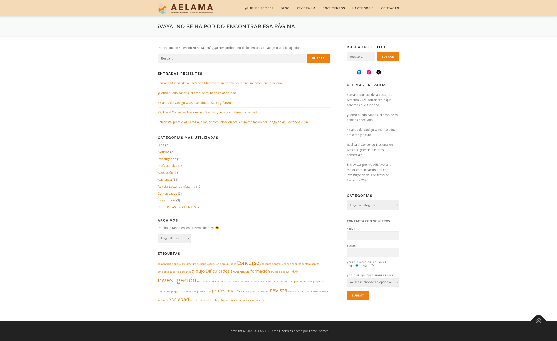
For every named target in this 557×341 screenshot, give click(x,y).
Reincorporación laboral (255, 291)
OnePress (286, 331)
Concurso (248, 262)
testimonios (204, 300)
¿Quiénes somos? (259, 8)
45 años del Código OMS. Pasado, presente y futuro (194, 103)
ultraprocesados (248, 300)
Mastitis (201, 281)
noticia (224, 281)
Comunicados (167, 193)
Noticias (163, 152)
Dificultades (218, 271)
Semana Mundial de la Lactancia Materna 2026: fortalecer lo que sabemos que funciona (220, 83)
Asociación (165, 172)
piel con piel (286, 281)
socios (193, 300)
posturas (307, 281)
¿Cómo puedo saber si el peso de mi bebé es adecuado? (197, 93)
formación (260, 271)
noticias (232, 281)
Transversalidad (229, 300)
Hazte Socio (363, 8)
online (263, 281)
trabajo (216, 300)
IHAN (294, 271)
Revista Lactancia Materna (176, 186)
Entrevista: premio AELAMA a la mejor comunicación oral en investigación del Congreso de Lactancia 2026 (233, 122)
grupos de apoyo (280, 271)
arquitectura (189, 263)
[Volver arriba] (538, 320)
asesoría (201, 263)
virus (261, 300)
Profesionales (167, 166)
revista (278, 290)
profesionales (226, 291)
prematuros (204, 291)
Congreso (277, 263)
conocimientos (292, 263)
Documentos (334, 8)
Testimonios (166, 200)
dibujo (198, 271)
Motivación (212, 281)
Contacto (390, 8)
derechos (185, 271)
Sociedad (179, 299)
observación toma (248, 281)
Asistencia (165, 179)
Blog (285, 8)
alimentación (165, 263)
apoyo (177, 263)
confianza (265, 263)
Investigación (167, 159)
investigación (177, 280)
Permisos (273, 281)
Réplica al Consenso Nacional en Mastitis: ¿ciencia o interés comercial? (207, 112)
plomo (298, 281)
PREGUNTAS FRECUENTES (177, 207)
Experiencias (240, 271)
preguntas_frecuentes (183, 291)
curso (176, 271)
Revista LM (306, 8)
